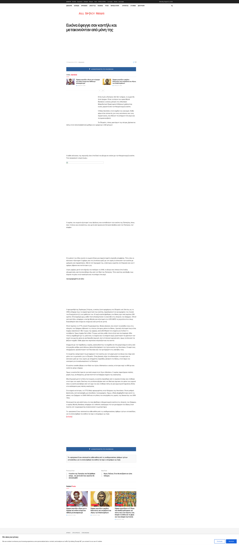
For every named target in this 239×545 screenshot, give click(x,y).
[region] (119, 539)
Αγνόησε (231, 541)
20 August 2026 (120, 519)
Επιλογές (220, 541)
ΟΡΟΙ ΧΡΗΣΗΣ (76, 532)
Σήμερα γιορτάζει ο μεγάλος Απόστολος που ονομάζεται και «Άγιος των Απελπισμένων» (124, 81)
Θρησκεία (79, 1)
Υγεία (95, 1)
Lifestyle (86, 1)
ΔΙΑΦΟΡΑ (68, 1)
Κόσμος (91, 1)
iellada (69, 417)
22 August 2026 (81, 85)
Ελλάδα (74, 1)
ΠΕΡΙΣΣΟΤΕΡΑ (101, 1)
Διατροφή (121, 1)
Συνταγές (110, 1)
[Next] (103, 90)
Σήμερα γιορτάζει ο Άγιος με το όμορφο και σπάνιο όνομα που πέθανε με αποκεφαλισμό (88, 81)
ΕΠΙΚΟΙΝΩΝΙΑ (85, 532)
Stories (115, 1)
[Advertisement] (82, 47)
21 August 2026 (117, 85)
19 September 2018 (71, 62)
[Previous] (99, 90)
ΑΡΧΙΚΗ (68, 532)
